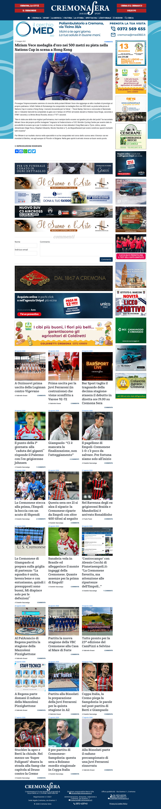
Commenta (106, 259)
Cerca (130, 18)
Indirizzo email (21, 249)
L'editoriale (105, 18)
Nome (17, 242)
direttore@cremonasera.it (81, 793)
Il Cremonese (29, 10)
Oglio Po (131, 10)
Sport (46, 18)
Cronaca (36, 18)
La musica (56, 18)
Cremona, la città (29, 5)
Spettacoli (91, 18)
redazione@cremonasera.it (81, 800)
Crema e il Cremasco (131, 5)
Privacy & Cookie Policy (118, 803)
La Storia (79, 18)
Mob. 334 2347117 (119, 797)
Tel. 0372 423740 (119, 795)
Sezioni (119, 18)
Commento (45, 242)
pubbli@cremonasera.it (119, 798)
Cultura (67, 18)
